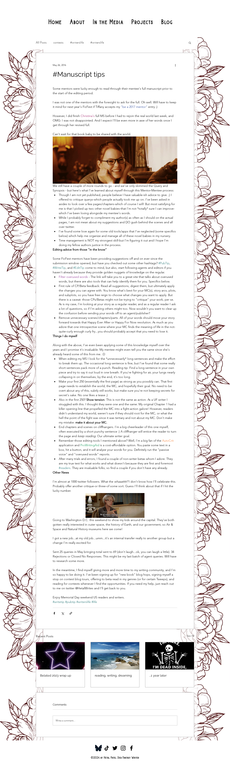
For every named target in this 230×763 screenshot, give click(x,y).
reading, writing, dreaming (113, 675)
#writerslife (77, 42)
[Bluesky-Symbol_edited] (98, 748)
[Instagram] (123, 748)
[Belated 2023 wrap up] (60, 655)
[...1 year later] (169, 655)
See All (190, 635)
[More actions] (175, 65)
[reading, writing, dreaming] (115, 655)
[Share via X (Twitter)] (62, 613)
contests (58, 42)
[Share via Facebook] (54, 613)
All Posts (41, 42)
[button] (189, 42)
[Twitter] (115, 748)
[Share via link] (70, 613)
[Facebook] (131, 748)
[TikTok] (106, 748)
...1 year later (158, 675)
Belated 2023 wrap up (55, 675)
